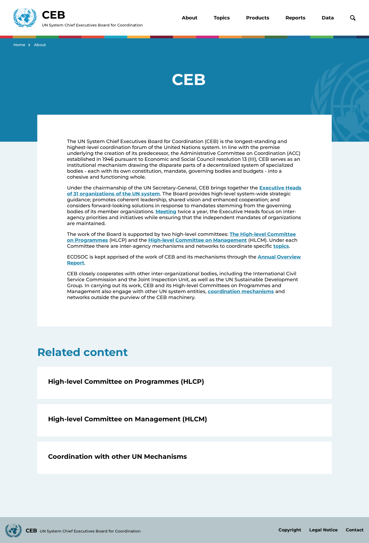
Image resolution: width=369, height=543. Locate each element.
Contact (355, 529)
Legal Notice (323, 529)
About (189, 18)
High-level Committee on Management (197, 240)
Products (257, 18)
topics (281, 246)
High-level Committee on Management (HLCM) (127, 419)
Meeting (166, 212)
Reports (296, 18)
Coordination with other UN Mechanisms (117, 456)
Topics (222, 18)
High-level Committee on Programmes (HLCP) (126, 381)
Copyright (290, 529)
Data (328, 18)
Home (19, 44)
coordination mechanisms (241, 291)
